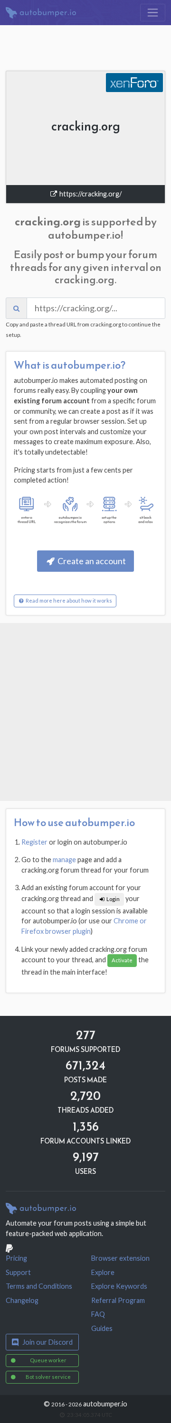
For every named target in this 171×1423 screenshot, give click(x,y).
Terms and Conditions (39, 1286)
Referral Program (118, 1300)
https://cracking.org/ (90, 194)
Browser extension (120, 1258)
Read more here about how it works (68, 600)
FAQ (98, 1314)
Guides (102, 1328)
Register (34, 842)
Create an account (91, 561)
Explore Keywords (119, 1286)
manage (64, 860)
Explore (102, 1272)
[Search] (16, 308)
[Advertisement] (85, 712)
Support (18, 1272)
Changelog (22, 1300)
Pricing (16, 1258)
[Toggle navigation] (152, 12)
